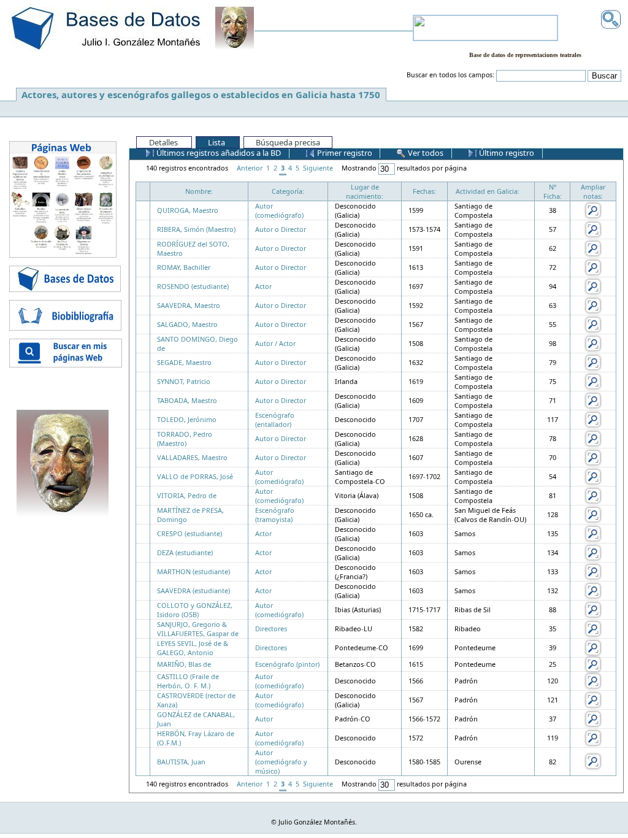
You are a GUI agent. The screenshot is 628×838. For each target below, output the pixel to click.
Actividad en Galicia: (487, 191)
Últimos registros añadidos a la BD (218, 152)
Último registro (505, 152)
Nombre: (199, 191)
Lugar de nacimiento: (364, 191)
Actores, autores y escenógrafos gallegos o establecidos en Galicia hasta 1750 (200, 94)
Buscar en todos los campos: (450, 75)
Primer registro (343, 152)
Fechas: (424, 191)
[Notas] (593, 209)
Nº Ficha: (552, 191)
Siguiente (318, 167)
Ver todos (424, 152)
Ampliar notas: (593, 191)
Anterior (249, 167)
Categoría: (288, 191)
